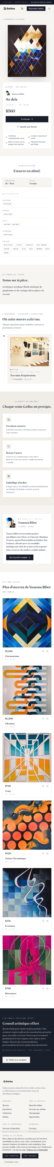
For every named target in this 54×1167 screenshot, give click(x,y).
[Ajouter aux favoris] (43, 651)
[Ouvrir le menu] (49, 8)
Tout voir (7, 592)
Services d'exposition (11, 1128)
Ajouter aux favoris (28, 127)
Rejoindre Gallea (36, 8)
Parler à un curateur (17, 1060)
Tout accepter (11, 1156)
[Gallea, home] (9, 8)
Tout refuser (30, 1156)
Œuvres (6, 1105)
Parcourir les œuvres (15, 19)
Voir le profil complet (18, 557)
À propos (32, 1128)
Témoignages (34, 1113)
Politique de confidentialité (37, 1150)
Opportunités (34, 1117)
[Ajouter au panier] (47, 651)
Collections (7, 1113)
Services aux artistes (37, 1109)
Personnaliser (11, 1162)
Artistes (5, 1117)
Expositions (7, 1109)
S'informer (25, 119)
